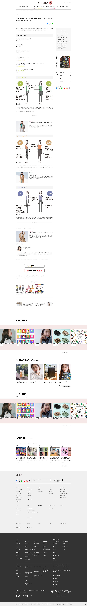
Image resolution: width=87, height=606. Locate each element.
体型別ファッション (18, 499)
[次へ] (71, 372)
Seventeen (55, 543)
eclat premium (55, 581)
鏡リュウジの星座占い (30, 508)
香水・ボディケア (29, 495)
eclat (54, 552)
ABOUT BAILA (18, 527)
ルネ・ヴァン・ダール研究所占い (31, 510)
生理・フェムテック (51, 491)
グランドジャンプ (27, 559)
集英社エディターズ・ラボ (66, 570)
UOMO (54, 558)
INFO (50, 523)
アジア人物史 (18, 576)
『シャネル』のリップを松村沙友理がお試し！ (65, 382)
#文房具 (64, 35)
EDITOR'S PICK (18, 523)
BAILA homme (46, 8)
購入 (60, 78)
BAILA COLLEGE (40, 8)
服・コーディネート (18, 491)
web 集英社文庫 (18, 573)
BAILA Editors (29, 527)
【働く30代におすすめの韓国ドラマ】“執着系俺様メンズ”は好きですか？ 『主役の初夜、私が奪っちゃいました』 (55, 460)
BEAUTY (23, 6)
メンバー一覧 (51, 508)
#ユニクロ (64, 46)
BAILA (54, 546)
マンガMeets (45, 552)
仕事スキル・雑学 (40, 491)
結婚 (16, 512)
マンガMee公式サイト (46, 549)
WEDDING (38, 6)
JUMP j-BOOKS (36, 571)
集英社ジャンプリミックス (29, 549)
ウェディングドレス (18, 510)
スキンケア (28, 491)
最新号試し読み (62, 72)
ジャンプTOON (36, 543)
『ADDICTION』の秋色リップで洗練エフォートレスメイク (25, 344)
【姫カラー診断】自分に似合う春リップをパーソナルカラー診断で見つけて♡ (29, 293)
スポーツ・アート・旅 (63, 497)
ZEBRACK (17, 552)
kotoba (26, 580)
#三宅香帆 (64, 43)
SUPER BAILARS (52, 6)
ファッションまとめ (18, 501)
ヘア (27, 497)
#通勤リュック (60, 37)
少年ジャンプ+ (18, 549)
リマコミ (35, 555)
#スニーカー (59, 35)
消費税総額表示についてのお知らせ (21, 592)
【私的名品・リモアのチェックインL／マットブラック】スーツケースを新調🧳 (50, 382)
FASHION (19, 6)
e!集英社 (26, 581)
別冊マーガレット (36, 552)
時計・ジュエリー (18, 495)
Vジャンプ (17, 546)
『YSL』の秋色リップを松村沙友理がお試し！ (36, 382)
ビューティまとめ (29, 499)
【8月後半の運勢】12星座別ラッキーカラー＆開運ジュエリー (61, 344)
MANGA (61, 505)
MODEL (63, 6)
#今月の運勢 (59, 39)
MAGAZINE (47, 6)
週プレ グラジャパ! (65, 546)
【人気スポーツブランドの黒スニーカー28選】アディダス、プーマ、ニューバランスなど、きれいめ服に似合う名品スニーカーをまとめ (43, 460)
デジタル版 (61, 81)
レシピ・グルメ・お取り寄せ (63, 493)
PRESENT (67, 6)
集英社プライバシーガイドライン (35, 590)
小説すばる (17, 570)
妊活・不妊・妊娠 (51, 493)
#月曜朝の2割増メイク (61, 48)
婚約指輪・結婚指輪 (18, 508)
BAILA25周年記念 (52, 8)
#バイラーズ (65, 37)
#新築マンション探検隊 (61, 41)
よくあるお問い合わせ (25, 590)
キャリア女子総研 (34, 8)
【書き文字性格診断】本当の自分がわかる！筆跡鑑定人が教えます (39, 293)
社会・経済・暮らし (62, 495)
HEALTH (30, 6)
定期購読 (61, 75)
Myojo (64, 543)
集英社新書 (26, 576)
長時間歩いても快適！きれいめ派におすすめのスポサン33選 (43, 344)
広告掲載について (18, 590)
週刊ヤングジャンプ (28, 552)
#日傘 (63, 39)
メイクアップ (29, 493)
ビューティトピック (29, 489)
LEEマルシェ (55, 578)
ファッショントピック (19, 489)
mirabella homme (55, 584)
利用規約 (42, 590)
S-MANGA (17, 555)
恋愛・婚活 (17, 514)
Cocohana (44, 555)
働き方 (39, 489)
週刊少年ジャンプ (18, 543)
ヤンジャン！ (27, 556)
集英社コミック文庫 (19, 558)
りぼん (35, 549)
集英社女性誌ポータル (68, 2)
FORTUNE (42, 6)
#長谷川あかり (60, 43)
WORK (27, 6)
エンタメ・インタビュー (63, 489)
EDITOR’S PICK (58, 6)
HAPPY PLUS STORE (56, 575)
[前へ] (16, 372)
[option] (26, 338)
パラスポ (64, 549)
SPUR (54, 549)
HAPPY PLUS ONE (56, 555)
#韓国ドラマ (67, 41)
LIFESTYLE (34, 6)
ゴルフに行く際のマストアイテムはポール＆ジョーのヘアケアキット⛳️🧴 (22, 382)
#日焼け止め (59, 46)
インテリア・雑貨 (62, 491)
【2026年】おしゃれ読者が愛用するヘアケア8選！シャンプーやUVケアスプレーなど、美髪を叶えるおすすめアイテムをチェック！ (32, 460)
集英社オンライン (56, 560)
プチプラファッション (19, 497)
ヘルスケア (50, 489)
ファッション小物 (18, 493)
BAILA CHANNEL (63, 523)
